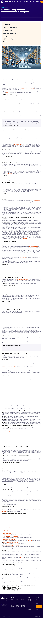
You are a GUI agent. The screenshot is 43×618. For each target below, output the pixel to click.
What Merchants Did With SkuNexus (9, 38)
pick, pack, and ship (11, 431)
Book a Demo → (38, 606)
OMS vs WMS (25, 238)
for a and (13, 565)
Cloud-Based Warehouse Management (9, 530)
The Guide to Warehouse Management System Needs (11, 545)
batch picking (30, 540)
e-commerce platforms (25, 103)
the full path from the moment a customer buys (33, 265)
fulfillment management (17, 144)
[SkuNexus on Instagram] (41, 616)
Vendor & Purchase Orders (12, 608)
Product (13, 1)
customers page (16, 438)
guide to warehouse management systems (9, 366)
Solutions (19, 1)
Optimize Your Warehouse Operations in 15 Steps (10, 536)
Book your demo (4, 511)
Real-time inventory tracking (33, 246)
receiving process (15, 525)
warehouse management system (10, 112)
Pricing (37, 1)
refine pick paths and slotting (24, 108)
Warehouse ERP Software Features (8, 533)
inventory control (23, 88)
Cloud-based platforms (6, 113)
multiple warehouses (23, 257)
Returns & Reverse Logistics (17, 611)
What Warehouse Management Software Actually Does (11, 25)
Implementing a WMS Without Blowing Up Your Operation (12, 35)
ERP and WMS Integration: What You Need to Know (10, 542)
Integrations (26, 1)
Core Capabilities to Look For (7, 30)
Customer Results (6, 36)
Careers (37, 603)
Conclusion (5, 41)
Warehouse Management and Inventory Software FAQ (11, 39)
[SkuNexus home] (5, 598)
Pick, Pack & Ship (30, 601)
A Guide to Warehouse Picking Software (9, 539)
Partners (37, 602)
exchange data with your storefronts (22, 279)
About (36, 599)
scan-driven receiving (9, 173)
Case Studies (29, 609)
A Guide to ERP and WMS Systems (8, 527)
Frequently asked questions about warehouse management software (14, 42)
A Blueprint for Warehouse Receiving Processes (10, 524)
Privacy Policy (36, 616)
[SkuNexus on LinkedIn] (39, 616)
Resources (32, 1)
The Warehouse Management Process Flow (10, 27)
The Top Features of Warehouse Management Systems (11, 517)
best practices (22, 557)
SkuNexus (7, 92)
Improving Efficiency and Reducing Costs (9, 33)
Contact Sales (38, 600)
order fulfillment (31, 88)
